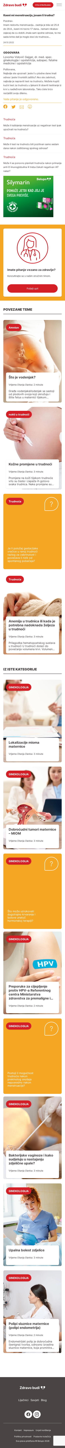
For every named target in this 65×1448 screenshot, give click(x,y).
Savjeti (34, 1400)
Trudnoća (9, 119)
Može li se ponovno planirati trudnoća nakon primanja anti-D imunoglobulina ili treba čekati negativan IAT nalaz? (32, 167)
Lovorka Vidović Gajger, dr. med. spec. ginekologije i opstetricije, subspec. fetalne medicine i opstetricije (30, 60)
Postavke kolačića (42, 1436)
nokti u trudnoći (19, 414)
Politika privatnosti (23, 1436)
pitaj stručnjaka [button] (43, 5)
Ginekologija (19, 687)
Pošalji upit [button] (32, 288)
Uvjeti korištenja (43, 1430)
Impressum (29, 1430)
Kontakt (18, 1430)
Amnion (14, 327)
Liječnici (23, 1400)
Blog (44, 1400)
